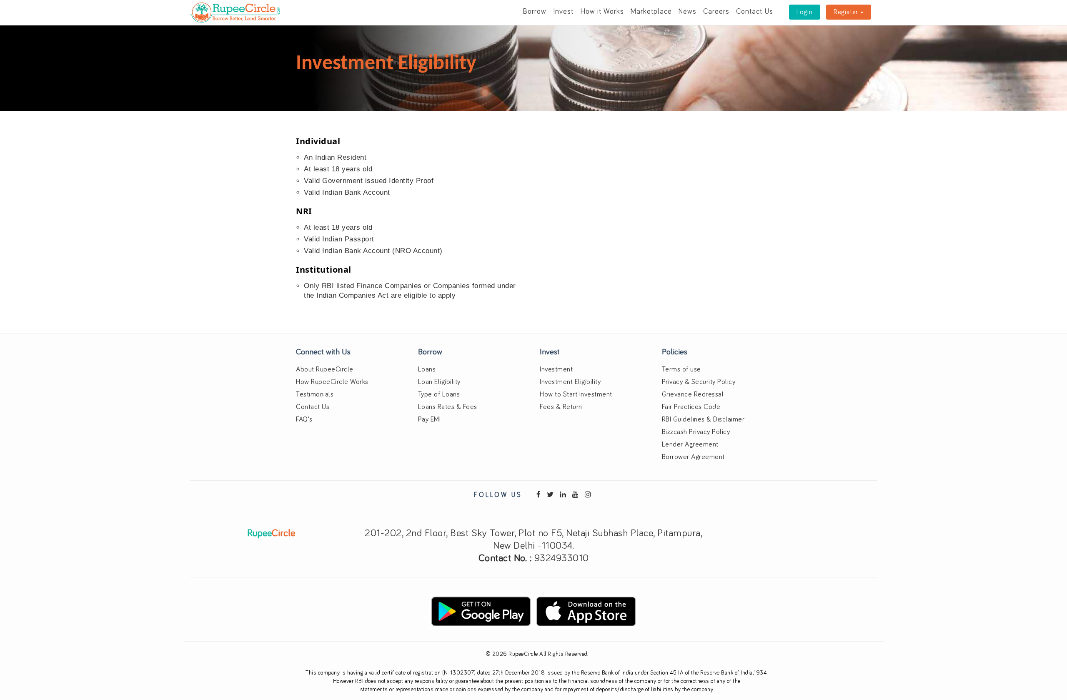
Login (804, 12)
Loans (427, 369)
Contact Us (754, 11)
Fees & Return (561, 407)
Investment (556, 369)
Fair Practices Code (691, 407)
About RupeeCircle (324, 369)
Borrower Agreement (693, 457)
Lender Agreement (690, 444)
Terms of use (681, 369)
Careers (716, 11)
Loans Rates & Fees (447, 407)
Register (847, 12)
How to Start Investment (576, 394)
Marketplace (651, 11)
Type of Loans (439, 394)
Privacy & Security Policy (699, 382)
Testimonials (314, 394)
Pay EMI (429, 419)
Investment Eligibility (570, 382)
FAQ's (304, 419)
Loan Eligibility (439, 382)
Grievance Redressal (693, 394)
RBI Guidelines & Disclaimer (703, 419)
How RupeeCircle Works (332, 382)
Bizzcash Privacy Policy (696, 432)
